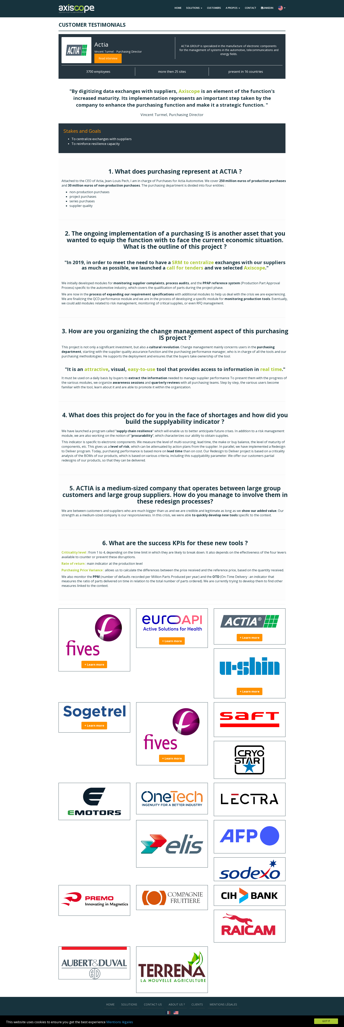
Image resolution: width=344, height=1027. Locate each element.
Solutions (193, 8)
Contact (250, 8)
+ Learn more (94, 664)
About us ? (177, 1004)
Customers (214, 8)
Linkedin (268, 8)
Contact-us (153, 1004)
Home (178, 8)
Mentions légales (119, 1022)
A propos (232, 8)
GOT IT (326, 1021)
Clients (197, 1004)
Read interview (108, 58)
